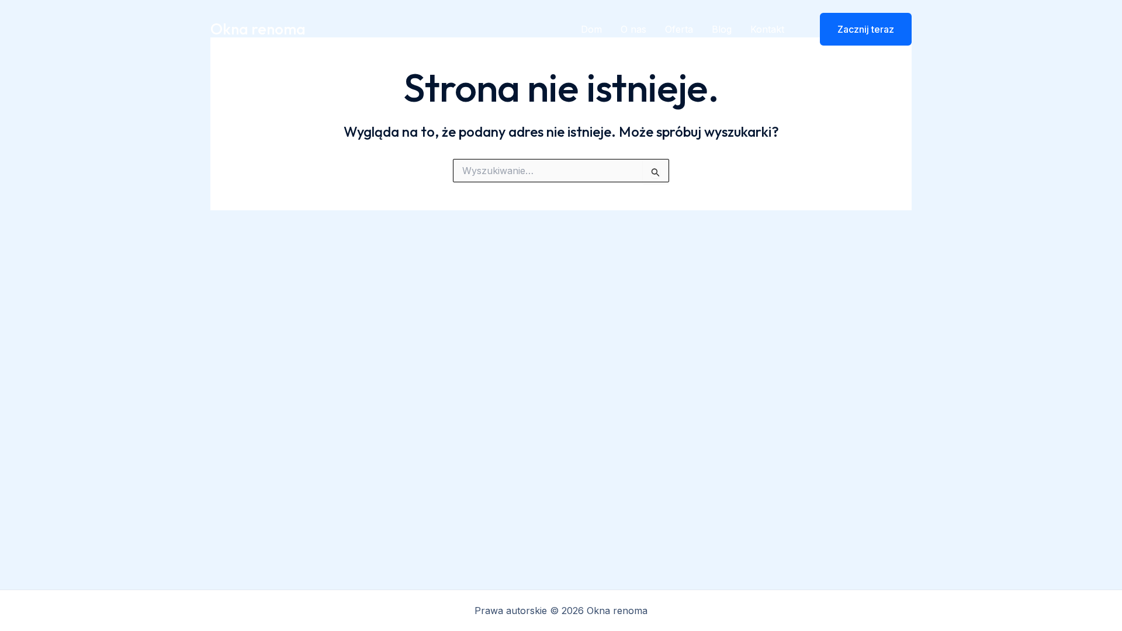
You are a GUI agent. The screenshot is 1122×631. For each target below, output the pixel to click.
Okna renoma (258, 29)
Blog (722, 29)
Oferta (679, 29)
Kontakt (767, 29)
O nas (633, 29)
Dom (591, 29)
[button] (858, 29)
